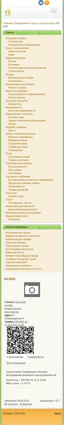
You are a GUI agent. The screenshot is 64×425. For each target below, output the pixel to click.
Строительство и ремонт (19, 163)
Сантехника (14, 173)
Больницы (14, 64)
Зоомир (10, 74)
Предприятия (21, 23)
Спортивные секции (19, 156)
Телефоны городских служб (21, 259)
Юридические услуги (17, 216)
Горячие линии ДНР (16, 262)
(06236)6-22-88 (16, 325)
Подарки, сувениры (16, 127)
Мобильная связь (18, 140)
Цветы (11, 130)
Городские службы (16, 38)
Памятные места (15, 252)
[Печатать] (5, 404)
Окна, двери (14, 170)
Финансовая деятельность (20, 206)
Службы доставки (18, 147)
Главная (7, 23)
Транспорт (11, 193)
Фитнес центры (16, 97)
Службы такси (16, 196)
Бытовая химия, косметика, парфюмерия (30, 179)
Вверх (57, 413)
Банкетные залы (17, 51)
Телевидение (15, 150)
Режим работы (36, 357)
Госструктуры (47, 23)
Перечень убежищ (16, 242)
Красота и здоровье (16, 91)
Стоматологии (16, 71)
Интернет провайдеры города (22, 255)
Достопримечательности (19, 249)
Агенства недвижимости (21, 110)
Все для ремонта (17, 166)
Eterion (9, 413)
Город (34, 23)
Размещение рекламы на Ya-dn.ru (24, 269)
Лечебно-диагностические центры (27, 68)
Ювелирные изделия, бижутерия (23, 212)
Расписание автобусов (18, 232)
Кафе (11, 54)
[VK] (41, 2)
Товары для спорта (18, 160)
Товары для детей (18, 189)
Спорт (9, 153)
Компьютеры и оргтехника (20, 84)
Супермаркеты (16, 186)
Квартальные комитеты (18, 265)
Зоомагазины (15, 81)
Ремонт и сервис (17, 87)
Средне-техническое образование (27, 120)
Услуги (9, 199)
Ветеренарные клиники (21, 77)
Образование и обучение (19, 114)
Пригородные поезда (17, 246)
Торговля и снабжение (18, 176)
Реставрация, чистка (19, 203)
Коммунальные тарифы (18, 239)
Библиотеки (14, 104)
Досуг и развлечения (17, 48)
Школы (12, 124)
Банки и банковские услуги (22, 209)
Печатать (13, 404)
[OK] (46, 2)
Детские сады (16, 117)
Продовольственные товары (24, 183)
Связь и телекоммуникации (20, 133)
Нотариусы (14, 219)
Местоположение (16, 363)
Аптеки (12, 61)
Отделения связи (17, 143)
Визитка (27, 404)
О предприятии (15, 357)
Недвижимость (14, 107)
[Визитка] (21, 404)
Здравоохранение (15, 58)
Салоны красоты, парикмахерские (26, 94)
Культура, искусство (17, 100)
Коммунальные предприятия (24, 44)
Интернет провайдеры (20, 137)
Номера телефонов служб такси (23, 236)
